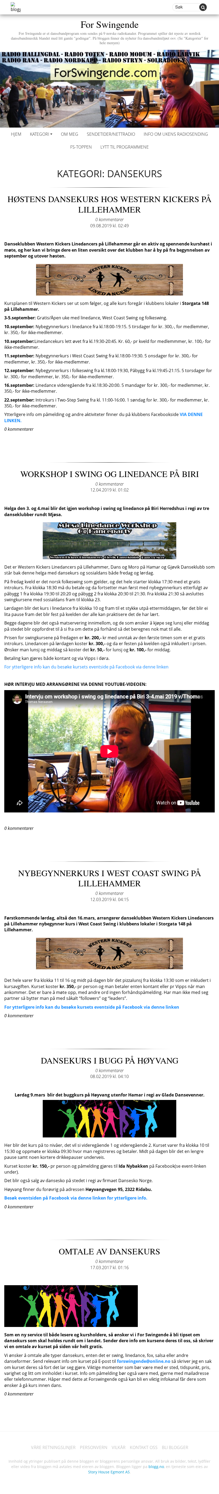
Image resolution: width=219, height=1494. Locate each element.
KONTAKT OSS (144, 1447)
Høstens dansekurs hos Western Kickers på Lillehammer (109, 204)
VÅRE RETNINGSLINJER (53, 1447)
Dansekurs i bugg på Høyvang (109, 1060)
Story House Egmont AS (109, 1471)
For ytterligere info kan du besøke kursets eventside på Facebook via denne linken (86, 667)
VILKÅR (119, 1447)
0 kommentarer (109, 219)
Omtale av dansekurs (109, 1251)
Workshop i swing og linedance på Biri (109, 473)
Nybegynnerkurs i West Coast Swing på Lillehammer (109, 878)
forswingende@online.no (143, 1361)
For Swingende (109, 31)
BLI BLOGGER (175, 1447)
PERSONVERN (93, 1447)
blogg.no (156, 1466)
